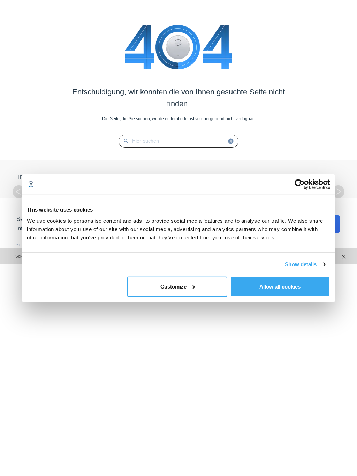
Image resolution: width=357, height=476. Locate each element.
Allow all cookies (280, 286)
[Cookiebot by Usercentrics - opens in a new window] (299, 184)
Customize (173, 286)
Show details (301, 264)
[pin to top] (345, 381)
